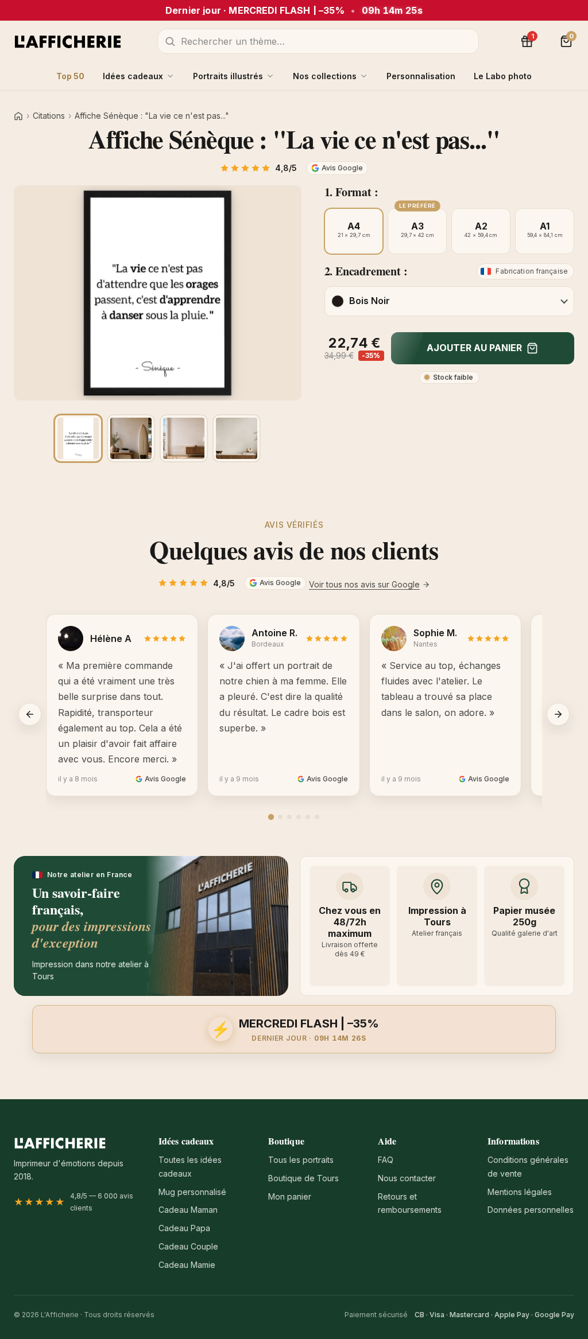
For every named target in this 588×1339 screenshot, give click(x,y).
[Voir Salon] (236, 438)
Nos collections (325, 76)
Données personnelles (531, 1210)
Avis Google (342, 168)
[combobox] (318, 41)
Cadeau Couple (188, 1246)
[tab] (271, 817)
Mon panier (289, 1196)
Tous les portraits (301, 1160)
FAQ (385, 1160)
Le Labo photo (503, 76)
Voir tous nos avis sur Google (364, 584)
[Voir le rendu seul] (78, 438)
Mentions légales (520, 1192)
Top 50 (70, 76)
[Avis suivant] (558, 714)
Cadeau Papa (184, 1228)
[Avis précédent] (29, 714)
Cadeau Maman (188, 1210)
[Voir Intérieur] (184, 438)
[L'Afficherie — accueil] (68, 41)
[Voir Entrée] (131, 438)
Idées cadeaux (133, 76)
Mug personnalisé (192, 1192)
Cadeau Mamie (186, 1265)
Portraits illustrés (228, 76)
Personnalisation (420, 76)
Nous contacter (407, 1178)
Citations (49, 115)
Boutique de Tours (303, 1178)
